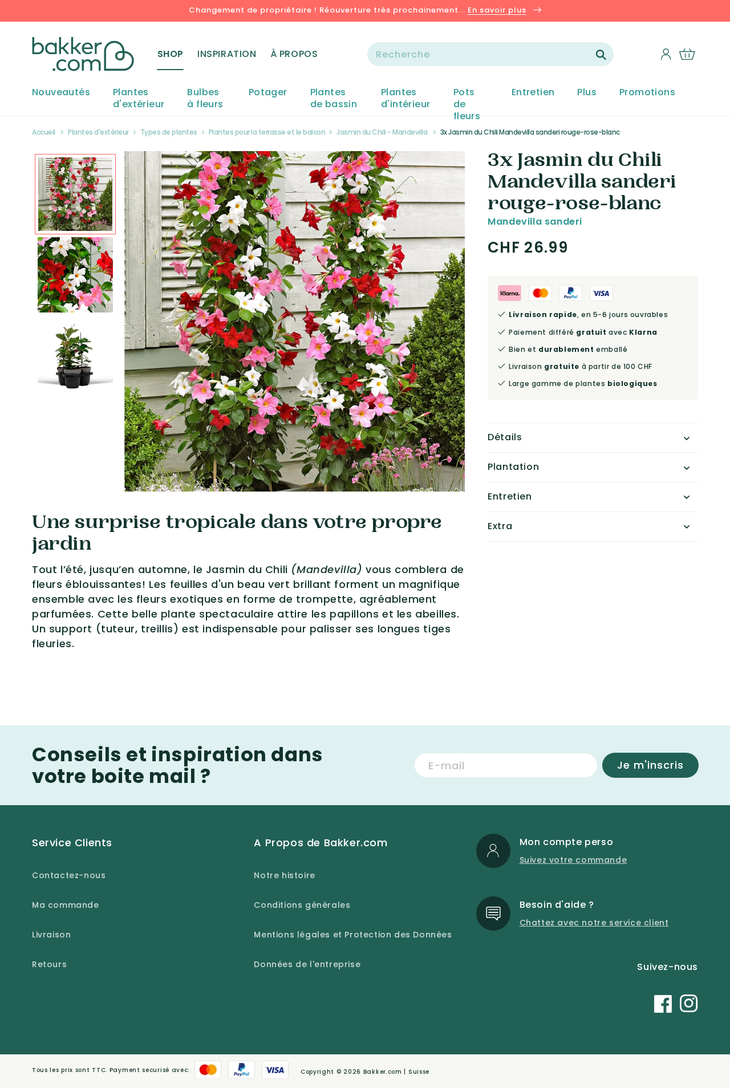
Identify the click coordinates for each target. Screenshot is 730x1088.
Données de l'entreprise (307, 964)
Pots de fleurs (466, 104)
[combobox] (490, 54)
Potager (268, 93)
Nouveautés (61, 93)
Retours (49, 964)
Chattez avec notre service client (594, 922)
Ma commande (65, 905)
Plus (587, 93)
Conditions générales (302, 905)
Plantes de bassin (334, 99)
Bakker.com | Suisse (396, 1071)
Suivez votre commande (573, 860)
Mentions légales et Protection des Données (353, 934)
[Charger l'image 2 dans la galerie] (75, 194)
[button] (170, 54)
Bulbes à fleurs (205, 99)
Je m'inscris (650, 765)
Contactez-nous (69, 875)
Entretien (533, 93)
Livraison (51, 934)
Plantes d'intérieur (405, 99)
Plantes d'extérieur (138, 99)
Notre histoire (284, 875)
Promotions (647, 93)
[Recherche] (601, 54)
